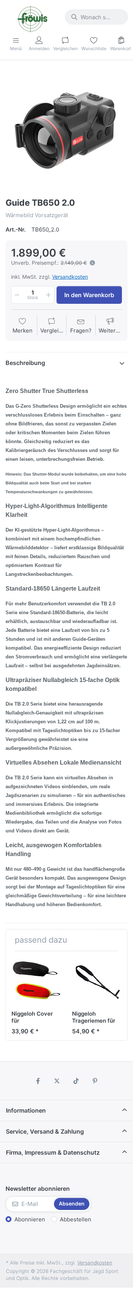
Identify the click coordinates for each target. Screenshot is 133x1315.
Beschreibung (25, 362)
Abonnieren (29, 1219)
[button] (16, 295)
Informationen (26, 1110)
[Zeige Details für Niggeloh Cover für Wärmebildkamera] (36, 981)
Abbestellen (75, 1219)
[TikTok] (76, 1081)
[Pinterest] (95, 1081)
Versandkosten (70, 277)
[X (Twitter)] (57, 1081)
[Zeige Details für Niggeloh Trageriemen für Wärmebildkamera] (96, 981)
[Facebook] (38, 1081)
